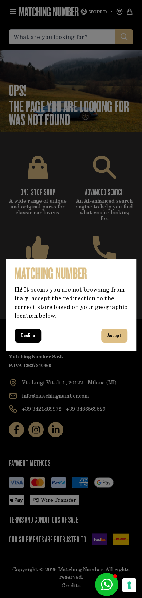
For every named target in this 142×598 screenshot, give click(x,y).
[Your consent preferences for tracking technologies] (129, 585)
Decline (28, 336)
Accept (114, 336)
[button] (106, 584)
